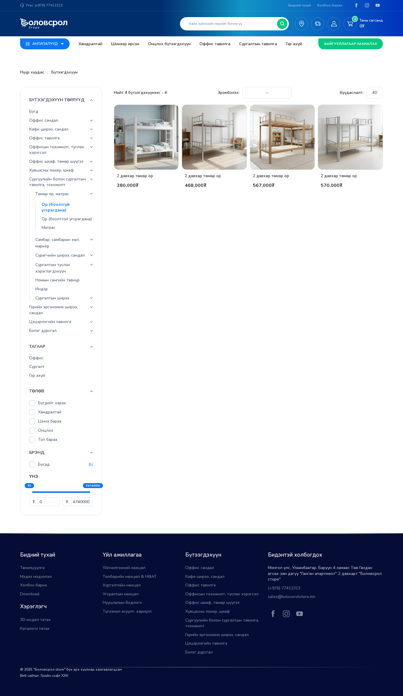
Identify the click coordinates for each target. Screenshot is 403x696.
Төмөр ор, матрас (52, 194)
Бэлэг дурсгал (43, 330)
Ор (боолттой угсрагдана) (67, 219)
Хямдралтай (90, 44)
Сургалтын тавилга (258, 44)
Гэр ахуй (294, 44)
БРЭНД (36, 453)
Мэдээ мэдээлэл (36, 576)
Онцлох (45, 430)
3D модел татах (35, 619)
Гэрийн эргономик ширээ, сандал (53, 310)
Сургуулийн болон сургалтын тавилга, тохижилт (57, 182)
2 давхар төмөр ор (135, 176)
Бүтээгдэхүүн (64, 72)
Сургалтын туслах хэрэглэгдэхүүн (52, 268)
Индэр (41, 289)
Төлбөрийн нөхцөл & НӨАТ (130, 576)
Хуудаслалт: (351, 92)
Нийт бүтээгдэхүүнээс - (140, 92)
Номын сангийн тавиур (57, 280)
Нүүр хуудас (32, 72)
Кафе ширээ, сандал (48, 129)
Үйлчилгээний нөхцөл (124, 568)
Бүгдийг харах (52, 403)
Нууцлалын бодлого (122, 602)
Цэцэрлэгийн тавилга (50, 322)
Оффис (36, 358)
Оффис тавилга (214, 44)
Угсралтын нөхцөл (121, 594)
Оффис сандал (43, 120)
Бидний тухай (299, 5)
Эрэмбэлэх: (229, 92)
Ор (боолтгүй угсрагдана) (56, 207)
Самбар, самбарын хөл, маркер (57, 243)
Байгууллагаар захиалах (350, 43)
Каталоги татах (35, 628)
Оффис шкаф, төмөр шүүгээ (56, 161)
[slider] (29, 492)
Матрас (48, 228)
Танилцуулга (32, 568)
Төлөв (36, 391)
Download (29, 594)
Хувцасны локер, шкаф (51, 170)
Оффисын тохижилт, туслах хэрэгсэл (56, 150)
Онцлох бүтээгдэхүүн (169, 44)
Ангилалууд (45, 43)
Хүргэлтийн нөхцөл (122, 585)
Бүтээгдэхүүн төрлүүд (56, 100)
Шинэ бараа (49, 421)
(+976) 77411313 (49, 5)
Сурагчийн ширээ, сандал (60, 255)
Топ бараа (47, 440)
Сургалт (37, 366)
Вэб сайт (27, 675)
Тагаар (37, 346)
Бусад (44, 464)
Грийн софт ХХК (54, 675)
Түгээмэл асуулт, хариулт (127, 611)
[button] (91, 120)
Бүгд (33, 111)
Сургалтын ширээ (52, 298)
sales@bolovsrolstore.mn (291, 596)
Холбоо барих (329, 5)
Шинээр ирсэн (125, 44)
